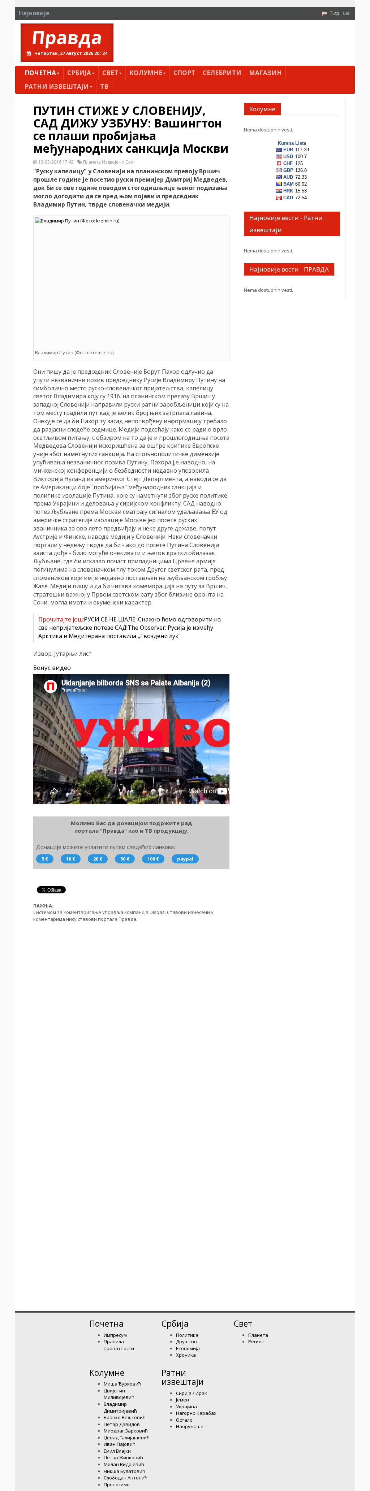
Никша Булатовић (124, 1471)
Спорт (184, 73)
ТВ (104, 86)
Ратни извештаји (57, 86)
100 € (153, 858)
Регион (256, 1341)
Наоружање (189, 1426)
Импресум (115, 1335)
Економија (188, 1348)
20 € (97, 858)
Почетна (40, 73)
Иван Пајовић (119, 1444)
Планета (258, 1335)
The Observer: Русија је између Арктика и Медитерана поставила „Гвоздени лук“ (125, 632)
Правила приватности (119, 1345)
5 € (45, 858)
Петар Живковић (123, 1457)
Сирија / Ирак (191, 1393)
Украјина (186, 1406)
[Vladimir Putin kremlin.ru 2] (131, 280)
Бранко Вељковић (125, 1417)
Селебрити (222, 73)
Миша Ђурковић (122, 1384)
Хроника (186, 1355)
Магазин (265, 73)
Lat (346, 13)
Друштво (186, 1341)
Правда (67, 37)
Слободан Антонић (125, 1477)
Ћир (334, 13)
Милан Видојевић (124, 1464)
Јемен (182, 1399)
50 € (124, 858)
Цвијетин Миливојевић (119, 1394)
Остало (184, 1420)
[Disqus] (131, 1019)
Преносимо (117, 1484)
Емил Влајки (117, 1451)
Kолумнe (145, 73)
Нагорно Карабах (196, 1413)
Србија (79, 73)
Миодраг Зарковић (126, 1430)
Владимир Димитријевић (120, 1407)
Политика (187, 1335)
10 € (70, 858)
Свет (110, 73)
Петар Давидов (122, 1424)
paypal (185, 858)
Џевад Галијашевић (127, 1437)
